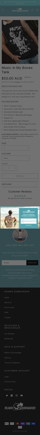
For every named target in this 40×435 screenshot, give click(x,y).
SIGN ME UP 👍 (29, 225)
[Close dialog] (38, 208)
